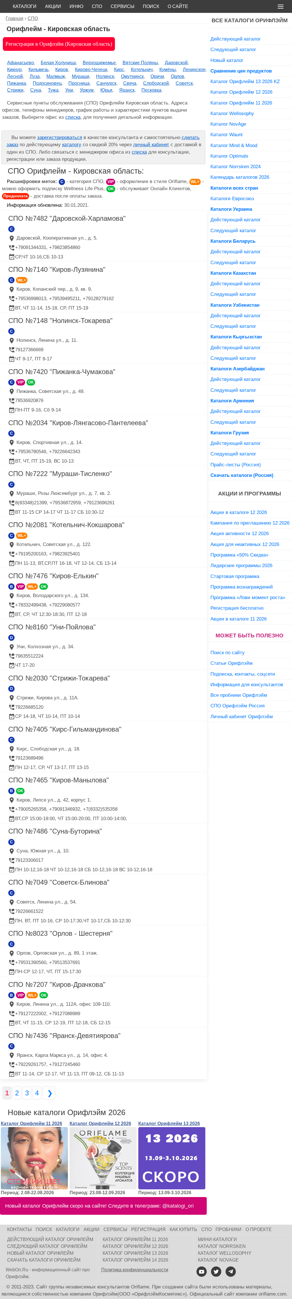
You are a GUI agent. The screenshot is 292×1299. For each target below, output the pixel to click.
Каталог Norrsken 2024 (235, 166)
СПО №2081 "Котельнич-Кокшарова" (66, 525)
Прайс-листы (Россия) (235, 464)
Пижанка (16, 83)
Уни (69, 90)
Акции (53, 6)
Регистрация (148, 1229)
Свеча (129, 83)
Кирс (119, 69)
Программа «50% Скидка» (239, 555)
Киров (61, 69)
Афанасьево (20, 62)
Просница (79, 83)
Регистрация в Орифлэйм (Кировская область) (58, 44)
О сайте (178, 6)
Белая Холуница (58, 62)
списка (72, 117)
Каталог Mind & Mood (233, 145)
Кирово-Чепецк (91, 69)
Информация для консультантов (246, 684)
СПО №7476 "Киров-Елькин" (53, 576)
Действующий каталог (235, 39)
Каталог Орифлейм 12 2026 (100, 1123)
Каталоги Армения (232, 400)
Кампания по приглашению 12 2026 (249, 523)
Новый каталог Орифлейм (40, 1253)
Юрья (106, 90)
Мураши (80, 76)
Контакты (19, 1229)
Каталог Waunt (226, 134)
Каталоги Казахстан (233, 273)
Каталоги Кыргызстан (236, 337)
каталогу (71, 144)
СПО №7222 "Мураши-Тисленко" (60, 473)
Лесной (15, 76)
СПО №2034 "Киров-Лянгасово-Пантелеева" (78, 423)
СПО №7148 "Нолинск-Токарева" (60, 320)
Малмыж (55, 76)
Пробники (229, 1229)
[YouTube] (201, 1271)
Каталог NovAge (228, 124)
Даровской (176, 62)
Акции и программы (249, 494)
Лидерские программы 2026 (241, 565)
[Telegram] (231, 1271)
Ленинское (194, 69)
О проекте (259, 1229)
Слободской (156, 83)
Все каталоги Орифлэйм (250, 20)
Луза (35, 76)
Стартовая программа (234, 576)
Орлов (177, 76)
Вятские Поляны (140, 62)
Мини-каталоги (217, 1239)
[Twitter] (216, 1271)
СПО (97, 6)
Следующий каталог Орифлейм (47, 1246)
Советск (184, 83)
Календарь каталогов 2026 (239, 177)
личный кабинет (151, 144)
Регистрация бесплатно (236, 608)
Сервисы (122, 6)
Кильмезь (38, 69)
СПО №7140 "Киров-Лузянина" (57, 269)
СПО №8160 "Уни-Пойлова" (52, 627)
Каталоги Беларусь (233, 241)
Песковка (151, 90)
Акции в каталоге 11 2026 (238, 619)
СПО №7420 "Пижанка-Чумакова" (61, 372)
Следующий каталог (233, 49)
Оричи (157, 76)
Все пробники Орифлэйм (238, 695)
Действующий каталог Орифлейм (50, 1239)
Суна (35, 90)
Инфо (76, 6)
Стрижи (15, 90)
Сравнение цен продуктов (241, 71)
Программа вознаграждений (241, 587)
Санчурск (106, 83)
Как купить (183, 1229)
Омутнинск (132, 76)
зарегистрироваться (59, 137)
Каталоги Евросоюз (232, 198)
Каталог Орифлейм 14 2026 (135, 1260)
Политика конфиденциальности (134, 1269)
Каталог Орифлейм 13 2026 (169, 1123)
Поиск (151, 6)
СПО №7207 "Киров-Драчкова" (57, 984)
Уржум (87, 90)
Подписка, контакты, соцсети (242, 674)
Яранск (127, 90)
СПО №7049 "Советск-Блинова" (59, 882)
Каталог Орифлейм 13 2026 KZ (245, 81)
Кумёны (167, 69)
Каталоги (24, 6)
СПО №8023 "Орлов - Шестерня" (60, 933)
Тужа (53, 90)
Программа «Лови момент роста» (247, 597)
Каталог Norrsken (222, 1246)
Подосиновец (47, 83)
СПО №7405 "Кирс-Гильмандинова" (64, 729)
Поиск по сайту (227, 652)
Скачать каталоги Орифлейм (43, 1260)
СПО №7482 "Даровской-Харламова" (67, 218)
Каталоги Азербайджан (237, 369)
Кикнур (14, 69)
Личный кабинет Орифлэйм (241, 716)
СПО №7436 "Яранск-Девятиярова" (64, 1035)
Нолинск (105, 76)
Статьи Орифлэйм (231, 663)
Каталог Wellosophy (232, 113)
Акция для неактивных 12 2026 (244, 544)
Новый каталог (226, 60)
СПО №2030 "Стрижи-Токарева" (59, 678)
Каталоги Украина (231, 209)
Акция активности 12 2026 (239, 533)
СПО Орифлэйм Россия (237, 705)
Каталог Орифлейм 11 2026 (31, 1123)
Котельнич (142, 69)
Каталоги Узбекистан (234, 305)
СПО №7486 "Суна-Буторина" (55, 831)
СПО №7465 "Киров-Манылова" (58, 780)
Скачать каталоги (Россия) (241, 475)
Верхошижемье (99, 62)
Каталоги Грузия (229, 432)
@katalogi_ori (178, 1206)
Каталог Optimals (229, 156)
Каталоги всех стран (234, 188)
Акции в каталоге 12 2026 (238, 512)
